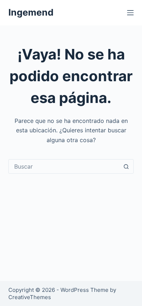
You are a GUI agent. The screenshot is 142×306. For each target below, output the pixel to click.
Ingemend (31, 12)
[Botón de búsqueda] (126, 166)
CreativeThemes (29, 297)
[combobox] (64, 166)
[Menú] (130, 12)
